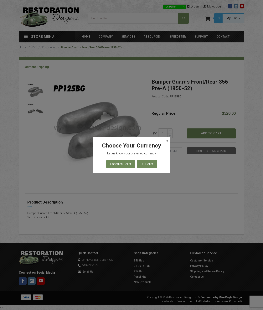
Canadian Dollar (120, 164)
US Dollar (147, 164)
